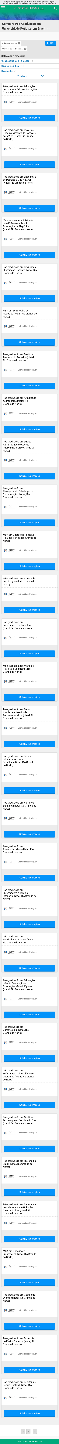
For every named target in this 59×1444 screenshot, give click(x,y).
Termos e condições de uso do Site (29, 1441)
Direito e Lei (7, 71)
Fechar (53, 3)
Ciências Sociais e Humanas (15, 61)
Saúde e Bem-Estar (11, 66)
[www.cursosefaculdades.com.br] (29, 8)
